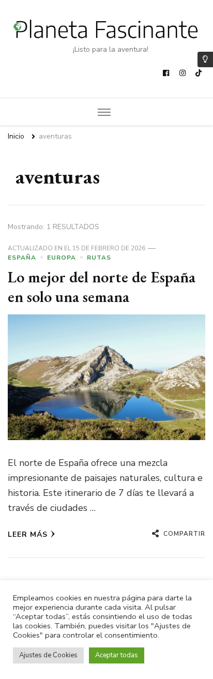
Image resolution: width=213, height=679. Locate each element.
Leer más (28, 534)
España (22, 257)
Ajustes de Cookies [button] (48, 655)
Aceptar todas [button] (116, 655)
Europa (61, 257)
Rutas (99, 257)
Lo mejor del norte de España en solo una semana (101, 287)
